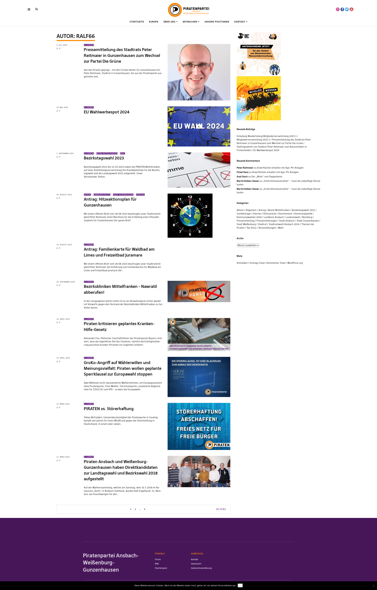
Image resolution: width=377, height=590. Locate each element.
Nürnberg (307, 217)
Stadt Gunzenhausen (123, 195)
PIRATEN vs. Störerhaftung (109, 408)
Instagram (338, 9)
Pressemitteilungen (267, 220)
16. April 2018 (63, 319)
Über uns (169, 21)
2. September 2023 (65, 153)
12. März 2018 (63, 457)
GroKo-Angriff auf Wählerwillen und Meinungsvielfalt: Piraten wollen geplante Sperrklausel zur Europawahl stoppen (122, 368)
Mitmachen (190, 21)
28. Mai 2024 (62, 107)
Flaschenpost (161, 568)
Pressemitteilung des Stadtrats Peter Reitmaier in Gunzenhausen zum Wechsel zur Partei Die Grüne (122, 55)
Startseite (137, 21)
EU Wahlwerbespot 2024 (106, 112)
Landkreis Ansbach (274, 217)
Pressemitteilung (245, 220)
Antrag (87, 195)
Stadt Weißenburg (246, 224)
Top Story (251, 227)
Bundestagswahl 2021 (303, 210)
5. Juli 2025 (62, 45)
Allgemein (89, 45)
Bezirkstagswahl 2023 (104, 158)
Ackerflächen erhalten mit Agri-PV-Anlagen (280, 167)
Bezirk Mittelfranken (107, 153)
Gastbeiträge (244, 213)
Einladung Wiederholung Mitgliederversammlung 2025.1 (266, 136)
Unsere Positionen (217, 21)
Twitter (347, 9)
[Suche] (36, 9)
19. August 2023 (64, 245)
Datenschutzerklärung (201, 568)
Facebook (342, 9)
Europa (153, 21)
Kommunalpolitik (102, 195)
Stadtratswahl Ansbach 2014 (284, 224)
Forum (158, 559)
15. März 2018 (63, 404)
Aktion (240, 210)
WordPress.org (295, 262)
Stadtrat (140, 195)
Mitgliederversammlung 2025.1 (253, 139)
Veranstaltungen (267, 227)
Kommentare (285, 213)
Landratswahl (293, 217)
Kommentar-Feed (276, 262)
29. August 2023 (64, 195)
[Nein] (373, 585)
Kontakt (239, 21)
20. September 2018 (66, 282)
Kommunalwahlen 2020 (249, 217)
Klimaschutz (269, 213)
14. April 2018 (63, 358)
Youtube (351, 9)
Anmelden (242, 262)
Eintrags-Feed (257, 262)
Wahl (122, 153)
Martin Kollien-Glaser (248, 180)
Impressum (196, 563)
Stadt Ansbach (287, 220)
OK (240, 585)
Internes (257, 213)
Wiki (157, 563)
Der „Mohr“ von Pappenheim (266, 176)
